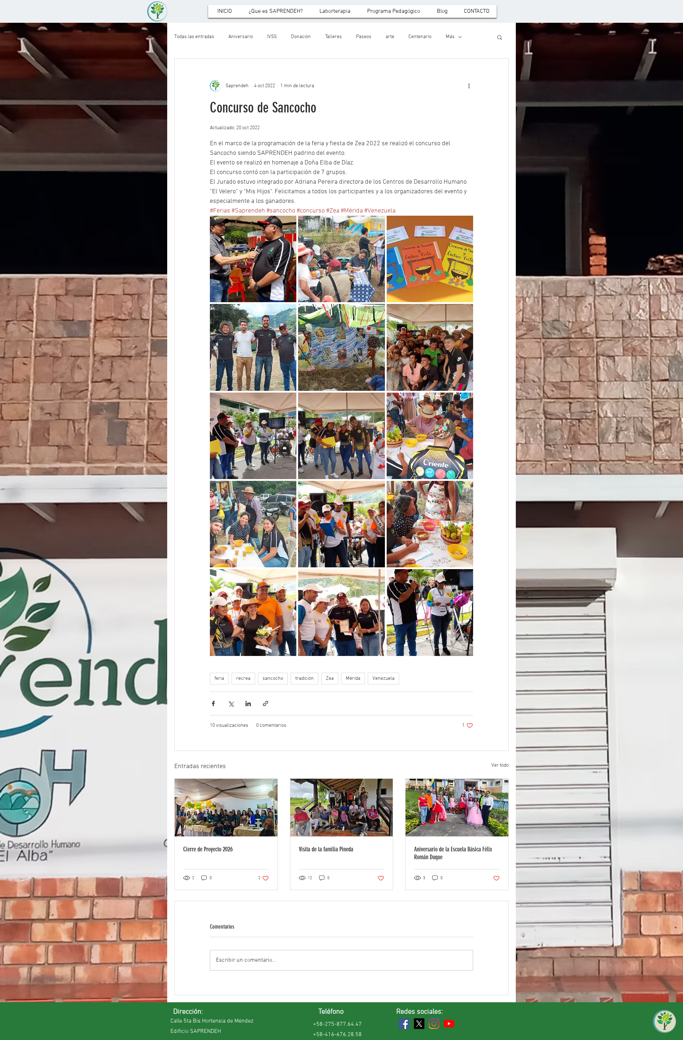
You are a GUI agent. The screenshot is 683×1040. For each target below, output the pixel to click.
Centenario (419, 37)
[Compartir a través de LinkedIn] (248, 703)
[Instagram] (434, 1023)
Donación (301, 37)
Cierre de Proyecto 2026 (208, 849)
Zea (330, 679)
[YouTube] (449, 1023)
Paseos (363, 37)
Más (450, 37)
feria (219, 679)
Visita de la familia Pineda (326, 849)
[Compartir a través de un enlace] (265, 703)
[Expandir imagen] (253, 259)
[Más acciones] (469, 86)
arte (390, 37)
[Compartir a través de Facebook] (213, 703)
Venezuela (383, 679)
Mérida (353, 679)
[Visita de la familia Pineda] (341, 807)
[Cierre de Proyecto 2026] (226, 807)
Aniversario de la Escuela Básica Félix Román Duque (453, 853)
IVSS (272, 37)
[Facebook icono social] (404, 1023)
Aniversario (240, 37)
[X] (419, 1023)
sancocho (273, 679)
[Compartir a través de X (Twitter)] (230, 703)
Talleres (333, 37)
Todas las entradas (194, 37)
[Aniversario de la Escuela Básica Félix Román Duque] (457, 807)
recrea (243, 679)
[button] (499, 37)
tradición (304, 679)
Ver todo (500, 765)
